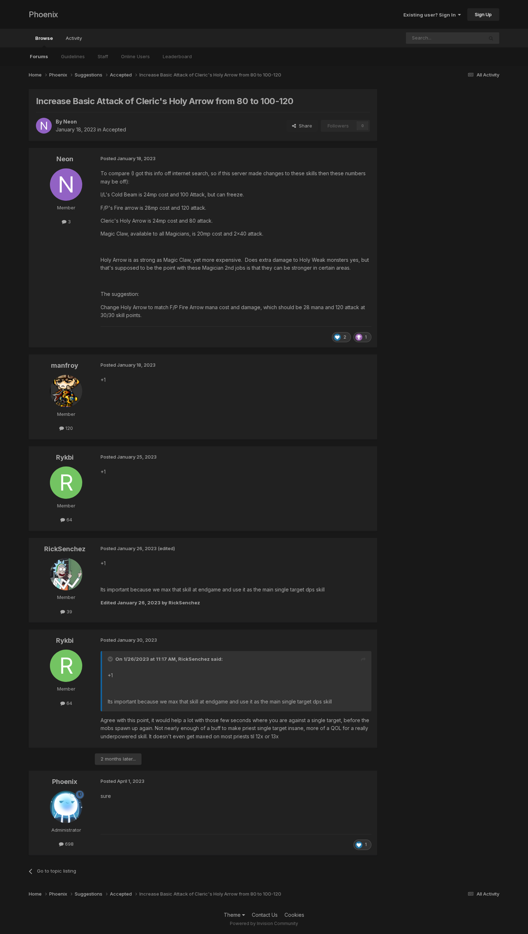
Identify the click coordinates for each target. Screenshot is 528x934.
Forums (39, 56)
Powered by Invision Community (264, 923)
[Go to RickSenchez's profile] (66, 574)
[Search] (491, 38)
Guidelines (73, 56)
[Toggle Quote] (111, 659)
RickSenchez (64, 549)
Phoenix (43, 14)
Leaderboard (177, 56)
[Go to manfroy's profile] (66, 391)
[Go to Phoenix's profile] (66, 807)
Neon (64, 159)
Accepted (114, 129)
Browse (44, 38)
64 (68, 519)
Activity (74, 38)
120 (68, 428)
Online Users (135, 56)
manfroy (64, 365)
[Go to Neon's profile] (44, 126)
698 (69, 844)
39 (68, 611)
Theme (233, 915)
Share (304, 126)
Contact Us (265, 915)
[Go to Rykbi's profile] (66, 482)
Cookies (294, 915)
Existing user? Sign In (430, 15)
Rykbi (65, 457)
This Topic (462, 38)
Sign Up (483, 14)
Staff (103, 56)
